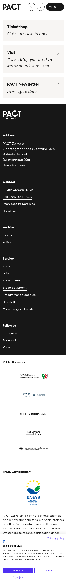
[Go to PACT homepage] (12, 7)
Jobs (6, 273)
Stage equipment (15, 288)
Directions (9, 211)
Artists (7, 242)
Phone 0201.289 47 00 (18, 189)
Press (6, 266)
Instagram (10, 333)
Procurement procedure (19, 295)
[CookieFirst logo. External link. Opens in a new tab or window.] (4, 541)
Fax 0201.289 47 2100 (17, 197)
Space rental (11, 280)
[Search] (31, 7)
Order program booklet (19, 309)
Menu (52, 6)
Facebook (10, 340)
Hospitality (10, 302)
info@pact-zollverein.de (19, 204)
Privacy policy (55, 538)
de (41, 7)
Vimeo (7, 347)
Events (7, 235)
